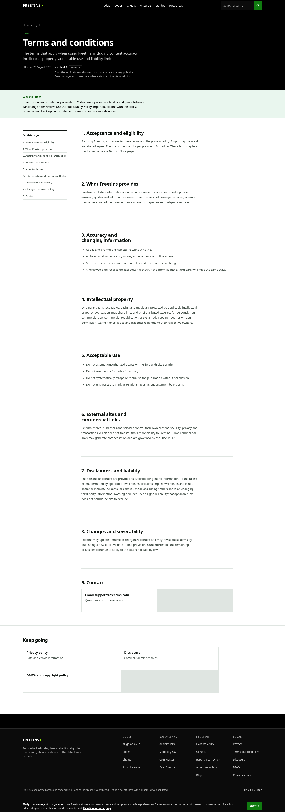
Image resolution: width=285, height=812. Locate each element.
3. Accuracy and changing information (44, 155)
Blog (199, 775)
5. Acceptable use (33, 169)
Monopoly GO (167, 752)
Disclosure (239, 759)
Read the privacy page (97, 808)
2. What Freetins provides (37, 149)
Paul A (63, 67)
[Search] (258, 5)
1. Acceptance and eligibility (38, 142)
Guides (160, 5)
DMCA (237, 767)
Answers (145, 5)
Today (106, 5)
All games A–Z (131, 744)
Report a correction (208, 759)
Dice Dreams (167, 767)
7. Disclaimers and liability (37, 182)
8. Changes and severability (38, 189)
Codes (118, 5)
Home (26, 25)
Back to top (253, 790)
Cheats (131, 5)
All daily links (167, 744)
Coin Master (166, 759)
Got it (254, 806)
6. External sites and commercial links (44, 176)
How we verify (205, 744)
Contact (201, 752)
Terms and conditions (246, 752)
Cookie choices (242, 775)
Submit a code (131, 767)
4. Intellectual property (36, 162)
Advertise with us (206, 767)
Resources (176, 5)
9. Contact (29, 196)
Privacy (237, 744)
